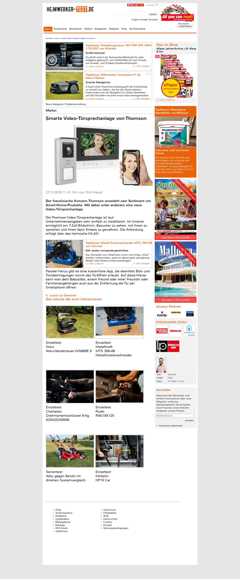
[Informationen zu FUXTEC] (162, 314)
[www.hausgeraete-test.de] (189, 339)
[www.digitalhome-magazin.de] (162, 339)
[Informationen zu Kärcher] (176, 314)
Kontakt (107, 525)
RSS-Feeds (61, 528)
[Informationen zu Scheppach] (190, 314)
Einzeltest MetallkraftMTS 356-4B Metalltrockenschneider (114, 348)
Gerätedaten (62, 519)
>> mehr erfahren (165, 99)
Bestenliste (75, 28)
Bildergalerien (63, 522)
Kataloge (60, 525)
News (48, 29)
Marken (88, 28)
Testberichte (60, 28)
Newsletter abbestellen (171, 425)
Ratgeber (114, 28)
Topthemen (61, 531)
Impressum (109, 509)
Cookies (107, 522)
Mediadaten (110, 513)
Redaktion (61, 516)
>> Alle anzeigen (141, 66)
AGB (105, 516)
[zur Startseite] (70, 9)
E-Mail (170, 378)
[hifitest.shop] (173, 354)
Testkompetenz (63, 513)
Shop (124, 28)
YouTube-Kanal (137, 28)
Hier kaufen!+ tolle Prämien (185, 24)
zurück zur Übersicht (63, 295)
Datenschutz (110, 519)
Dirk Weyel (172, 374)
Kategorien (101, 28)
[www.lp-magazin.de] (162, 354)
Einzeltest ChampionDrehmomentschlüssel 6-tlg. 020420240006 (68, 413)
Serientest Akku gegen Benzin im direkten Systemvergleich (66, 476)
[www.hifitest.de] (175, 339)
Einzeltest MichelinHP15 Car (103, 476)
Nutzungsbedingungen (115, 528)
